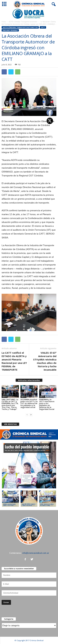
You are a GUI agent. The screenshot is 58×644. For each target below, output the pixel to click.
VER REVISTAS (10, 424)
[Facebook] (26, 559)
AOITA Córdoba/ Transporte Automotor (23, 22)
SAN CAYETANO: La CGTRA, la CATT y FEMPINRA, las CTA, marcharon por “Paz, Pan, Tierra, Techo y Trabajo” (10, 404)
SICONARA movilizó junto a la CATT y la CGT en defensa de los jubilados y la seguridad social (29, 403)
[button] (53, 4)
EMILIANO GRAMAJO (10, 30)
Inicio (4, 22)
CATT (43, 27)
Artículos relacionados (29, 380)
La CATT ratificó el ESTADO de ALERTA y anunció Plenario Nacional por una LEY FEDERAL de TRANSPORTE (14, 361)
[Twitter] (32, 559)
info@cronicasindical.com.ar (35, 553)
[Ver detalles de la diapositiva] (29, 14)
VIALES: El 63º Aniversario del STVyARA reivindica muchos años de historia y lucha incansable (44, 361)
